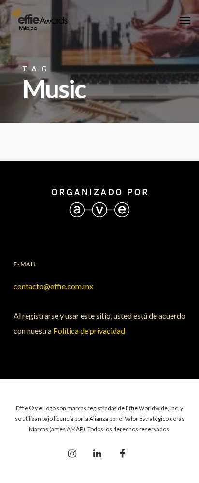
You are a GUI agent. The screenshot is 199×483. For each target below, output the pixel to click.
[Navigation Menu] (185, 20)
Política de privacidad (89, 330)
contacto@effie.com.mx (53, 286)
